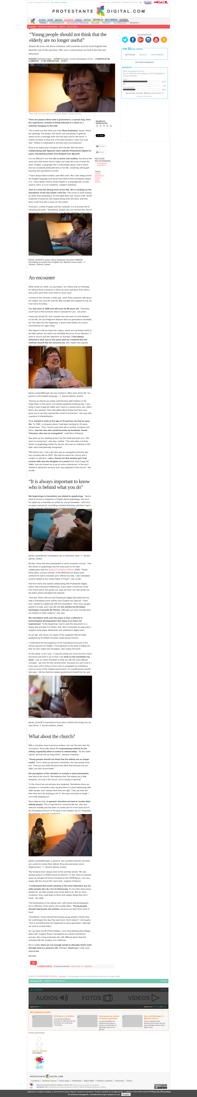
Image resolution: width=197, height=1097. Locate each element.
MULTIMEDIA (157, 55)
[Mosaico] (160, 2)
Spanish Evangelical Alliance (61, 569)
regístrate (64, 2)
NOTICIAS (130, 55)
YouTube (156, 1006)
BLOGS (143, 55)
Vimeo (165, 1006)
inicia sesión (55, 2)
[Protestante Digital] (98, 11)
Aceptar (126, 1094)
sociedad (32, 27)
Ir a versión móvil (104, 2)
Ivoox (41, 1006)
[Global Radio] (148, 2)
